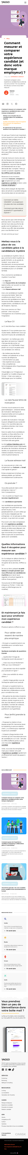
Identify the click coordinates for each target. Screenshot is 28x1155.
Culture (4, 1121)
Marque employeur (7, 1103)
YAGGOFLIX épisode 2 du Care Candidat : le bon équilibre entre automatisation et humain (14, 889)
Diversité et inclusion (7, 1107)
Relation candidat (6, 1109)
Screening (4, 1078)
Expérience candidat (17, 76)
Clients (3, 1117)
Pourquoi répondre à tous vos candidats (12, 1126)
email (17, 94)
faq (5, 1149)
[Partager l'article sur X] (11, 104)
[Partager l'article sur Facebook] (16, 104)
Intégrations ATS (6, 1119)
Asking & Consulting (7, 1082)
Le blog (4, 1090)
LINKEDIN (12, 94)
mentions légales (9, 1144)
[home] (5, 2)
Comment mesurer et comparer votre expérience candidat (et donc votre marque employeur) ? (13, 799)
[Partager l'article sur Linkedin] (7, 104)
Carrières (4, 1124)
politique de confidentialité (12, 1146)
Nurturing (4, 1080)
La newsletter (5, 1092)
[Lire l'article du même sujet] (14, 781)
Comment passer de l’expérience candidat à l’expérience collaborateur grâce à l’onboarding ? (13, 843)
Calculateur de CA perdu (8, 1095)
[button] (25, 2)
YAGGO (12, 91)
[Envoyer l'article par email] (3, 104)
